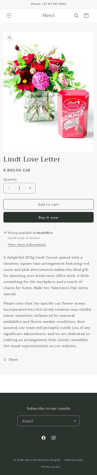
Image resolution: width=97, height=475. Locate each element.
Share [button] (13, 359)
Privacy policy (50, 466)
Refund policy (74, 459)
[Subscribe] (74, 421)
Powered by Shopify (47, 459)
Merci (29, 459)
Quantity (10, 179)
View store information (27, 244)
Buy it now (48, 217)
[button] (9, 15)
